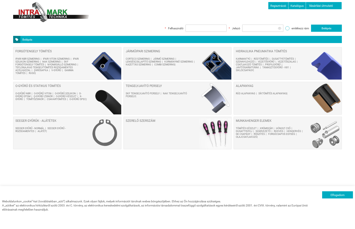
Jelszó (236, 28)
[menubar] (324, 5)
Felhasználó (175, 28)
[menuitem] (324, 5)
